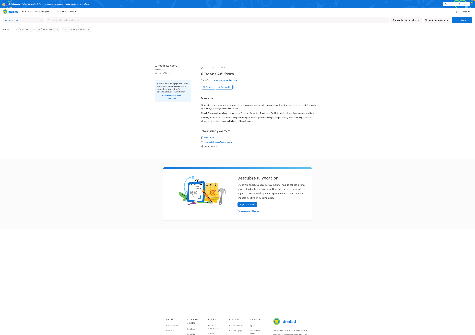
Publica (73, 11)
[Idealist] (10, 11)
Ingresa (457, 11)
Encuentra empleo (42, 11)
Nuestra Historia (236, 325)
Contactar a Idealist (255, 332)
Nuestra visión (172, 325)
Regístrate (467, 11)
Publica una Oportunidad (213, 327)
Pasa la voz (171, 330)
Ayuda (252, 325)
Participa (25, 11)
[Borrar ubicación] (419, 20)
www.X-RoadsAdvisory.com (226, 80)
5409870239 (209, 137)
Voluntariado (59, 11)
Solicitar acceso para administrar (171, 97)
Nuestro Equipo (235, 330)
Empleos (191, 329)
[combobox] (217, 20)
